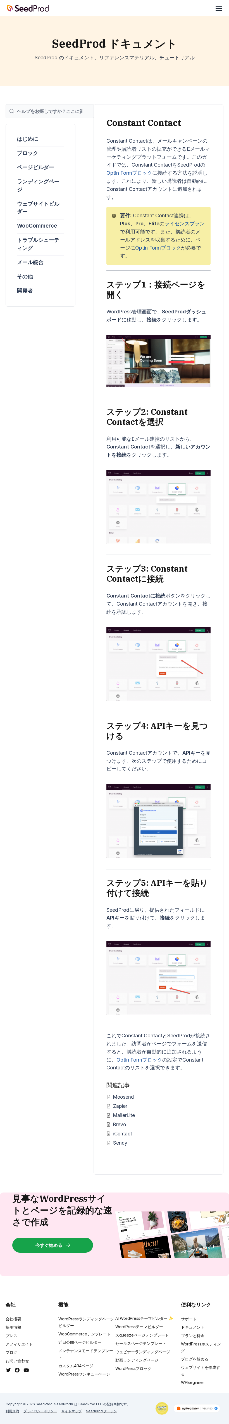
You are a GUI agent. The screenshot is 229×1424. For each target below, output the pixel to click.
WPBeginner (192, 1382)
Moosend (123, 1097)
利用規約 (12, 1411)
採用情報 (13, 1327)
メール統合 (30, 262)
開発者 (25, 290)
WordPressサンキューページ (84, 1374)
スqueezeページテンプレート (142, 1335)
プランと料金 (192, 1335)
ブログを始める (194, 1359)
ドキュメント (192, 1327)
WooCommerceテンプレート (84, 1334)
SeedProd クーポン (101, 1411)
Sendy (120, 1143)
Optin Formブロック (129, 173)
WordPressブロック (133, 1368)
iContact (122, 1134)
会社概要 (13, 1318)
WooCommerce (37, 226)
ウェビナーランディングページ (142, 1351)
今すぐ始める (48, 1245)
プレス (11, 1335)
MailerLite (124, 1115)
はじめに (27, 139)
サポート (189, 1318)
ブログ (11, 1352)
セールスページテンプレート (140, 1343)
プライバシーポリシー (40, 1411)
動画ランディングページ (136, 1360)
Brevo (119, 1124)
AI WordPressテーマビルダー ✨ (144, 1318)
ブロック (27, 153)
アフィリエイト (19, 1344)
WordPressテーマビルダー (139, 1326)
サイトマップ (71, 1411)
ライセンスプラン (184, 223)
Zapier (120, 1106)
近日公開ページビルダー (79, 1342)
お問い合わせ (17, 1360)
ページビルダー (35, 167)
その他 (25, 276)
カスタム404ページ (75, 1365)
